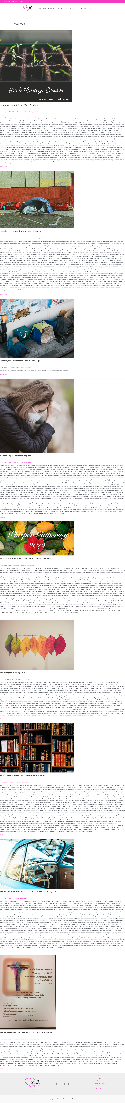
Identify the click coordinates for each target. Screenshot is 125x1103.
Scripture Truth (27, 112)
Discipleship (13, 112)
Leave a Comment (6, 462)
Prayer (15, 462)
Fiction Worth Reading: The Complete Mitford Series (22, 775)
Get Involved (82, 8)
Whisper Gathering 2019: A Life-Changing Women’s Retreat (25, 558)
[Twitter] (60, 1084)
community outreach (15, 238)
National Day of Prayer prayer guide (15, 456)
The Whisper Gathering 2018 (12, 672)
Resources (51, 8)
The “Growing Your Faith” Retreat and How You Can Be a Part (26, 1032)
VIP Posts (29, 1039)
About (75, 8)
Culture (23, 238)
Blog (44, 8)
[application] (54, 8)
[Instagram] (64, 1084)
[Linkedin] (68, 1084)
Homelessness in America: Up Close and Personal (20, 231)
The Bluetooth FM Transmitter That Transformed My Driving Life (28, 891)
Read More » (3, 166)
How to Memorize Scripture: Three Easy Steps (19, 105)
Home (39, 8)
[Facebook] (56, 1084)
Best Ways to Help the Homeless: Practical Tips (20, 361)
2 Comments (5, 112)
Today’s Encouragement (64, 8)
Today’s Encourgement (99, 1083)
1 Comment (4, 238)
